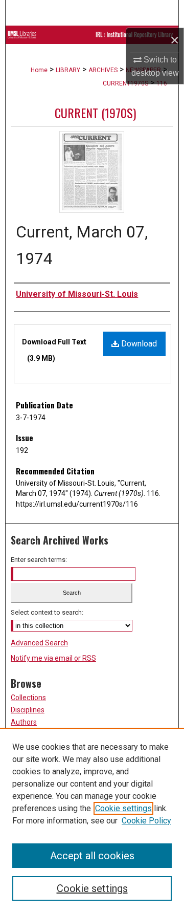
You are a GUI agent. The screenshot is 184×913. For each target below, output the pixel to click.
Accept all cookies (92, 856)
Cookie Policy (146, 820)
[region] (92, 820)
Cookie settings (123, 808)
